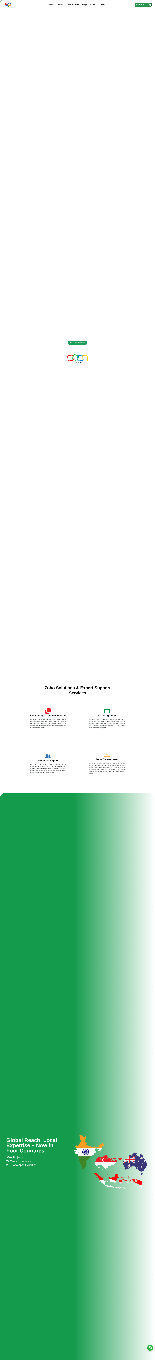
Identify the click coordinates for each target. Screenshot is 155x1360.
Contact (103, 5)
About (51, 5)
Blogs (84, 5)
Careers (93, 5)
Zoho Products (73, 5)
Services (60, 5)
